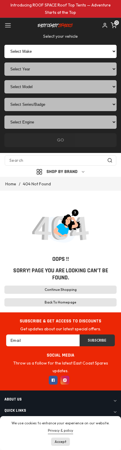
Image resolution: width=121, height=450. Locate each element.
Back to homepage (60, 302)
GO (60, 140)
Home (10, 184)
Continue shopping (61, 289)
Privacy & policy (60, 430)
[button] (7, 25)
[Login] (105, 25)
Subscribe (97, 340)
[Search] (109, 160)
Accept (60, 441)
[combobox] (60, 160)
